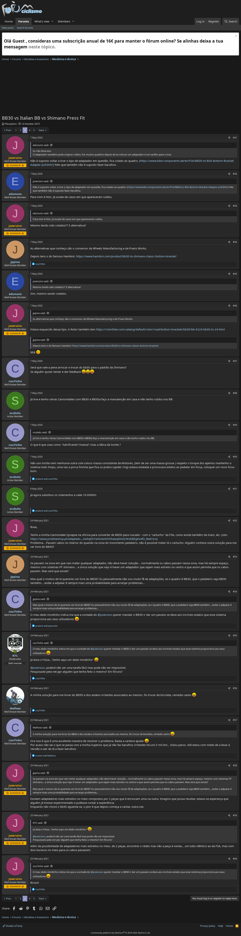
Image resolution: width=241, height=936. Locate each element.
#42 (235, 173)
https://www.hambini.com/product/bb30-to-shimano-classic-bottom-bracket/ (126, 256)
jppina (15, 262)
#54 (235, 591)
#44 (235, 242)
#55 (235, 635)
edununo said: (41, 145)
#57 (235, 720)
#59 (235, 815)
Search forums (25, 27)
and (46, 479)
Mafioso (15, 708)
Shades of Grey (13, 926)
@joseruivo (105, 615)
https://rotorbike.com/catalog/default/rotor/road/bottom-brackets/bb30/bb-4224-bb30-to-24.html (160, 329)
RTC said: (38, 822)
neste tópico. (42, 47)
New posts (8, 27)
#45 (235, 273)
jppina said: (39, 313)
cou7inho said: (41, 643)
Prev (8, 130)
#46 (235, 305)
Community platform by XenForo (120, 932)
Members (64, 21)
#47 (235, 361)
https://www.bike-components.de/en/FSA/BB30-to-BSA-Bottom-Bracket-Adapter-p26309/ (177, 187)
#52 (235, 520)
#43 (235, 205)
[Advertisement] (115, 88)
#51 (235, 488)
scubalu (15, 413)
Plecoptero (11, 123)
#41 (235, 137)
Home (9, 21)
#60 (235, 858)
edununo (15, 194)
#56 (235, 688)
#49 (235, 424)
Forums (23, 21)
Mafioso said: (40, 727)
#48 (235, 393)
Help (220, 926)
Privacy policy (207, 926)
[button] (52, 21)
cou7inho (15, 381)
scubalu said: (40, 432)
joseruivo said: (41, 181)
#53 (235, 556)
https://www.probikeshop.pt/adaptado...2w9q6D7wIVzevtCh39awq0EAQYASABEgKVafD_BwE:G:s (93, 539)
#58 (235, 765)
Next (41, 130)
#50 (235, 456)
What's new (41, 21)
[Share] (229, 138)
